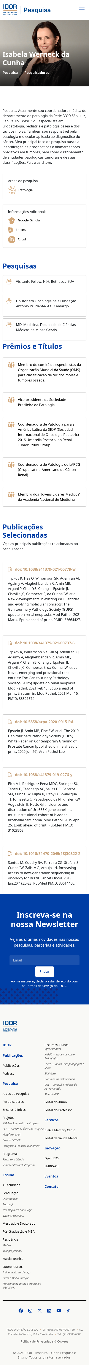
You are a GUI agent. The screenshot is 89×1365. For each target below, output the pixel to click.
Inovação (52, 1148)
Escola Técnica (13, 1259)
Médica (7, 1245)
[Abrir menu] (81, 10)
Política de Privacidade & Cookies (44, 1341)
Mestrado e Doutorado (19, 1223)
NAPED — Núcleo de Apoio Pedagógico (59, 1056)
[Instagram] (30, 1310)
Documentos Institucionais (59, 1079)
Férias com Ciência (13, 1159)
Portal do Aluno (55, 1102)
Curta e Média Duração (16, 1278)
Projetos (8, 1118)
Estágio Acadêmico (13, 1215)
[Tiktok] (68, 1310)
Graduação (10, 1193)
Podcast (8, 1073)
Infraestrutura (52, 1049)
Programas (10, 1154)
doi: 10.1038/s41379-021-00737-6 (45, 642)
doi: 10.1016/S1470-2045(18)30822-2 (47, 853)
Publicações (13, 1055)
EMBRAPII (51, 1166)
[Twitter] (39, 1310)
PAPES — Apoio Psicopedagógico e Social (64, 1066)
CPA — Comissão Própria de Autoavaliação (60, 1086)
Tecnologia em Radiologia (17, 1210)
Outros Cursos (13, 1267)
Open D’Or (52, 1158)
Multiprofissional (12, 1251)
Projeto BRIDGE (11, 1140)
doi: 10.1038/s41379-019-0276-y (43, 774)
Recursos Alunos (56, 1045)
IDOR (7, 1045)
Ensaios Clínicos (14, 1110)
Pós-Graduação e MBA (19, 1231)
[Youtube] (59, 1310)
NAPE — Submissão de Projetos (21, 1123)
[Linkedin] (49, 1310)
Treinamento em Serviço (16, 1272)
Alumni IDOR (51, 1094)
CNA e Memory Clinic (59, 1130)
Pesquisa (10, 72)
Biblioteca (50, 1073)
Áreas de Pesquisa (16, 1094)
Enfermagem (10, 1199)
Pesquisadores (13, 1102)
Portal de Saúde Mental (61, 1138)
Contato (51, 1186)
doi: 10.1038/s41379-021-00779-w (45, 569)
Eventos (51, 1176)
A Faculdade (11, 1185)
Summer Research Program (19, 1165)
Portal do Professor (58, 1110)
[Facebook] (20, 1310)
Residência (10, 1239)
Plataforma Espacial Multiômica (21, 1146)
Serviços (51, 1120)
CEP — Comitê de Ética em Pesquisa (23, 1129)
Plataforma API (12, 1134)
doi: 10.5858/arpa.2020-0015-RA (44, 721)
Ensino (8, 1175)
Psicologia (8, 1204)
